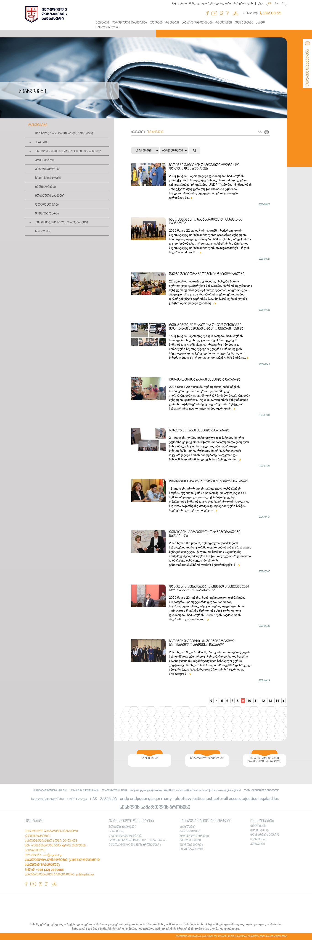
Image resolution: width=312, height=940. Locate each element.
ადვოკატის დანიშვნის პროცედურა (135, 845)
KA (269, 3)
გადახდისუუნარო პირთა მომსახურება (138, 840)
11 (256, 701)
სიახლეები (43, 231)
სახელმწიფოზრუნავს (84, 790)
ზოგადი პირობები (122, 827)
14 (277, 701)
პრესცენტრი (44, 160)
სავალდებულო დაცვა (125, 836)
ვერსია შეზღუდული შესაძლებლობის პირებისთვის (217, 3)
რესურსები (223, 22)
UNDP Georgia (77, 799)
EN (276, 3)
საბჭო (260, 22)
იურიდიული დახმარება (129, 22)
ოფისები (156, 22)
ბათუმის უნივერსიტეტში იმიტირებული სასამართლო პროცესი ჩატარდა (202, 643)
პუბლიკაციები (190, 840)
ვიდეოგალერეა (47, 213)
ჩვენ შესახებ (244, 22)
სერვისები (116, 831)
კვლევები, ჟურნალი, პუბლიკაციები (62, 222)
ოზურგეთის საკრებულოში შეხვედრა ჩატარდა (209, 481)
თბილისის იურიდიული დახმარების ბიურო (264, 831)
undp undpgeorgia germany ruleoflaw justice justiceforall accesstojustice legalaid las (199, 799)
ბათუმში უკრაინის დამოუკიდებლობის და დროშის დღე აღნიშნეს (204, 167)
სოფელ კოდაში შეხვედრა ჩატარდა (199, 430)
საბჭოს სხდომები (48, 178)
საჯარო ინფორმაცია (197, 22)
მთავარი (102, 22)
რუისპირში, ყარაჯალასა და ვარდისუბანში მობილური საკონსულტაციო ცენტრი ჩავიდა (206, 327)
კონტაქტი (250, 13)
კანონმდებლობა (47, 169)
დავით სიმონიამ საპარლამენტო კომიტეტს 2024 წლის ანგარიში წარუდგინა (209, 588)
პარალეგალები (107, 27)
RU (283, 3)
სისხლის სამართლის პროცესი (154, 807)
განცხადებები (45, 187)
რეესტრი (172, 22)
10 (249, 701)
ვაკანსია (108, 799)
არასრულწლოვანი (114, 790)
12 (263, 701)
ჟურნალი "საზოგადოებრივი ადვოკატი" (64, 133)
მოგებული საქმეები (49, 196)
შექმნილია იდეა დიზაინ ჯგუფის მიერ (267, 936)
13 (270, 701)
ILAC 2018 (42, 142)
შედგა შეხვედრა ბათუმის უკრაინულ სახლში (206, 274)
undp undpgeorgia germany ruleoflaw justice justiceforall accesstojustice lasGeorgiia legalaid (185, 790)
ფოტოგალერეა (47, 204)
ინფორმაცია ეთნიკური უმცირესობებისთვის (68, 151)
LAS (93, 799)
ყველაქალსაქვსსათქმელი (50, 790)
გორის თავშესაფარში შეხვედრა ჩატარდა (205, 379)
